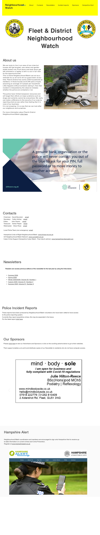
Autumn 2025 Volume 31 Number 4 (20, 282)
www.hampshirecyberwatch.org (62, 239)
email (27, 217)
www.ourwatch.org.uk (36, 237)
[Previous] (9, 390)
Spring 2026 (12, 277)
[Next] (89, 390)
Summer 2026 (13, 275)
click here (24, 114)
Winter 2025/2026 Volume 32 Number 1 (22, 280)
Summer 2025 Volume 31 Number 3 (21, 284)
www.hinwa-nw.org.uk (45, 235)
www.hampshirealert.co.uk (21, 444)
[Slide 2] (50, 418)
